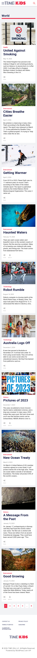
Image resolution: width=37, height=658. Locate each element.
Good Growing (13, 576)
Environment (7, 108)
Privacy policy (23, 621)
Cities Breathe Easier (13, 113)
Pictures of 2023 (15, 400)
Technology (7, 286)
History (5, 397)
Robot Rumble (13, 290)
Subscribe (21, 624)
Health (5, 47)
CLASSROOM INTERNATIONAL (6, 628)
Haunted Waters (15, 232)
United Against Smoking (14, 52)
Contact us (6, 621)
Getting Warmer (15, 173)
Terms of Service (7, 624)
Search (34, 3)
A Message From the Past (15, 517)
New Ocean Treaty (16, 458)
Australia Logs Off (16, 343)
